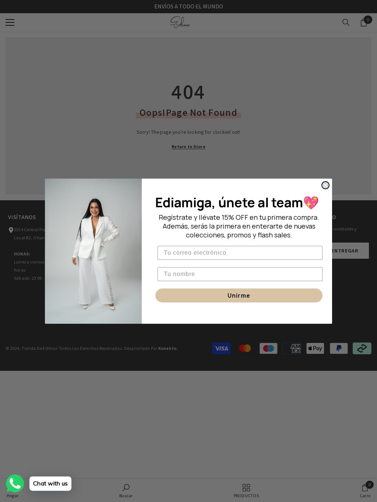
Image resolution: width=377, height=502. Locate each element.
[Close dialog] (325, 185)
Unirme (239, 295)
